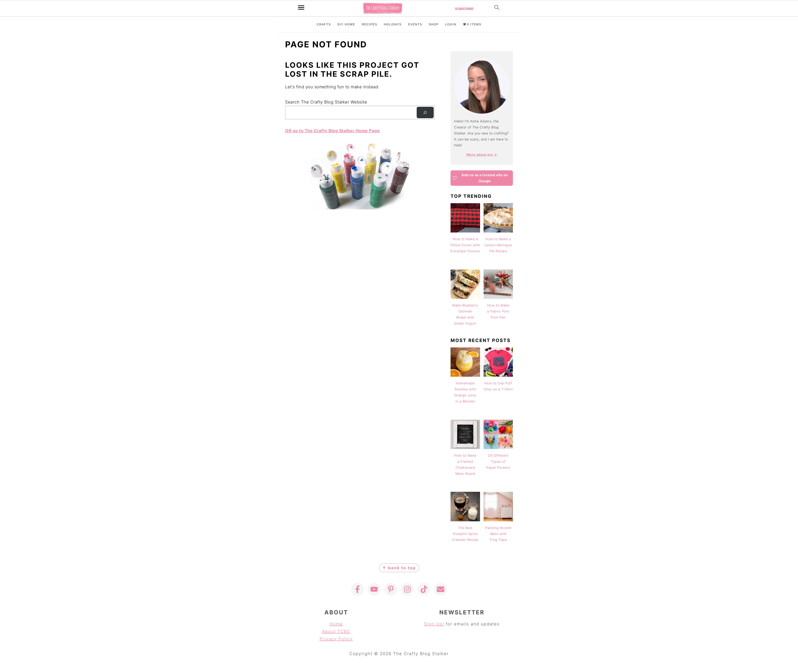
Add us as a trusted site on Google (485, 178)
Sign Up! (434, 623)
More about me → (482, 155)
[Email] (440, 589)
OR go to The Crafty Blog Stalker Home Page (332, 130)
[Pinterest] (390, 589)
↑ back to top (399, 567)
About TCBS (336, 631)
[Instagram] (407, 589)
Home (336, 623)
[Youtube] (374, 589)
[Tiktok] (423, 589)
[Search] (425, 112)
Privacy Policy (336, 638)
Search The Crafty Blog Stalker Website (326, 102)
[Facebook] (357, 589)
